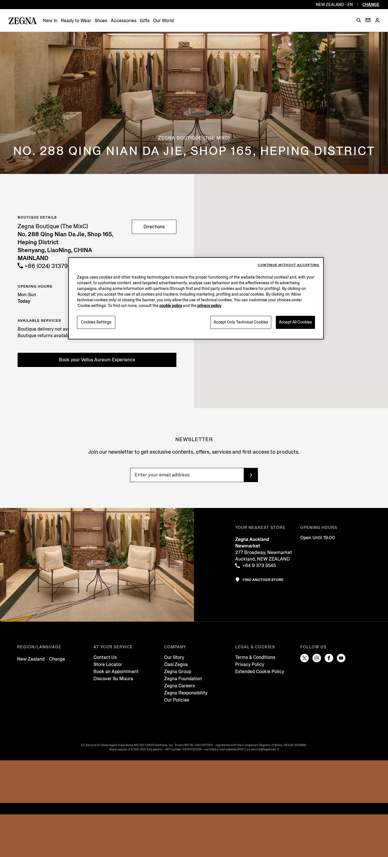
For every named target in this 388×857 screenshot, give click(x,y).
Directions (154, 227)
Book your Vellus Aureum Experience (97, 360)
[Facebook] (329, 658)
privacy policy (209, 305)
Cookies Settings (96, 322)
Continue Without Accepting (288, 265)
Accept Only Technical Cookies (241, 322)
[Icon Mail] (368, 20)
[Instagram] (316, 658)
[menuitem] (50, 21)
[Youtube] (341, 658)
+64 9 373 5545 (259, 565)
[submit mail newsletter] (251, 475)
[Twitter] (304, 658)
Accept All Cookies (295, 322)
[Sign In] (377, 20)
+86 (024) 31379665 (51, 266)
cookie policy (170, 305)
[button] (358, 20)
